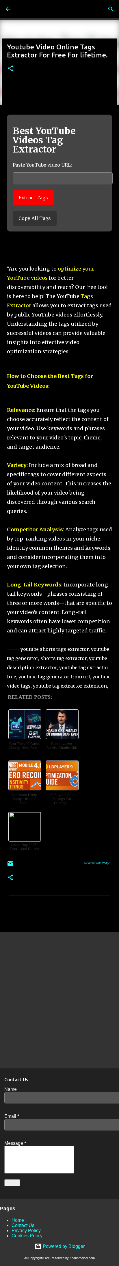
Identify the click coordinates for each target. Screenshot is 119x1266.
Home (18, 1220)
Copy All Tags (34, 218)
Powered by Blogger (63, 1246)
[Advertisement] (59, 1000)
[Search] (110, 9)
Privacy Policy (26, 1230)
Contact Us (23, 1225)
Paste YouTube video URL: (42, 165)
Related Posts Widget (97, 863)
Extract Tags (33, 197)
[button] (10, 69)
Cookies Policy (27, 1235)
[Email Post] (10, 866)
